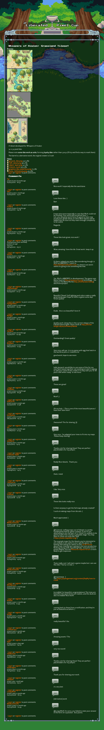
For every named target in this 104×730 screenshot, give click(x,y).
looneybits (11, 415)
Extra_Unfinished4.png (18, 171)
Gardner (10, 331)
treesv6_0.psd (14, 167)
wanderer (11, 441)
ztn (8, 427)
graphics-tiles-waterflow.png (20, 169)
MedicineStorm (13, 523)
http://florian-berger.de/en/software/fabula (73, 325)
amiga (9, 614)
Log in (10, 173)
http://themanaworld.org (83, 282)
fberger (10, 316)
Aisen (9, 360)
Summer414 (11, 629)
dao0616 (10, 680)
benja (9, 467)
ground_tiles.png (15, 161)
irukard (10, 207)
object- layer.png (15, 165)
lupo (8, 642)
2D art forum (87, 545)
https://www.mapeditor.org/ (66, 538)
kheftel (9, 377)
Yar (8, 179)
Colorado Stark (13, 455)
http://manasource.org (74, 280)
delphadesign (12, 288)
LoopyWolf (11, 692)
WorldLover (11, 585)
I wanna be (11, 482)
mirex (9, 230)
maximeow (11, 556)
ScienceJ (10, 494)
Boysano (10, 343)
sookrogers (11, 667)
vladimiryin (11, 654)
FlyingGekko (12, 304)
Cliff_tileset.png (15, 163)
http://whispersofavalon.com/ (65, 265)
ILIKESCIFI (11, 401)
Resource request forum (80, 549)
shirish (9, 254)
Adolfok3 (10, 389)
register (18, 173)
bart (8, 191)
